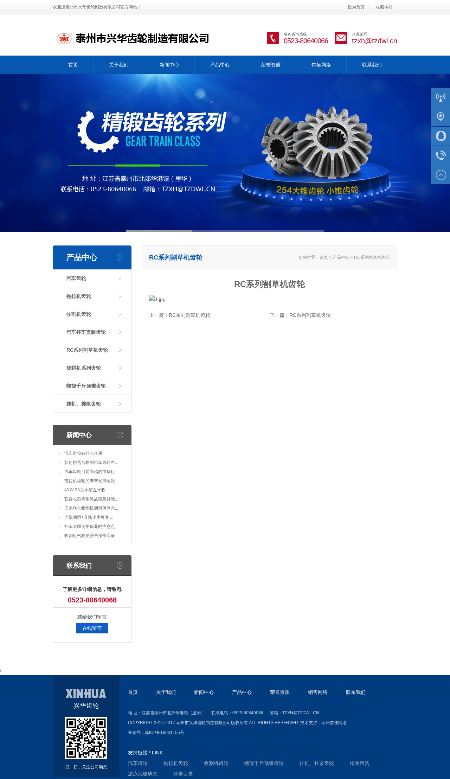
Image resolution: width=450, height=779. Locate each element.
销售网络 (321, 65)
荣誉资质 (271, 65)
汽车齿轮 (76, 278)
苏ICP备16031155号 (164, 732)
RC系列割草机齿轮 (87, 350)
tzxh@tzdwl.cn (374, 41)
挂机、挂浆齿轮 (83, 404)
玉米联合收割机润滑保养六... (91, 508)
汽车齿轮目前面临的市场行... (91, 471)
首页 (73, 65)
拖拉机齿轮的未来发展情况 (89, 480)
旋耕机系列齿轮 (83, 368)
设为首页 (356, 7)
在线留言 (92, 628)
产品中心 (220, 65)
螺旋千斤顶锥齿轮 (86, 386)
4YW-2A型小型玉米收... (86, 489)
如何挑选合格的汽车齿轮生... (91, 462)
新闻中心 (169, 65)
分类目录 (183, 774)
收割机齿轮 (78, 314)
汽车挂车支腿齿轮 (86, 332)
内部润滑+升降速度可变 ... (88, 517)
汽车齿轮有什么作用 (83, 453)
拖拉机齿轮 (78, 296)
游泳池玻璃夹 (143, 774)
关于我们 (119, 65)
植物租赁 (359, 763)
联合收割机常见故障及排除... (91, 499)
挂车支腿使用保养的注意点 (89, 526)
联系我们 (372, 65)
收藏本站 (384, 7)
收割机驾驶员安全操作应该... (91, 535)
